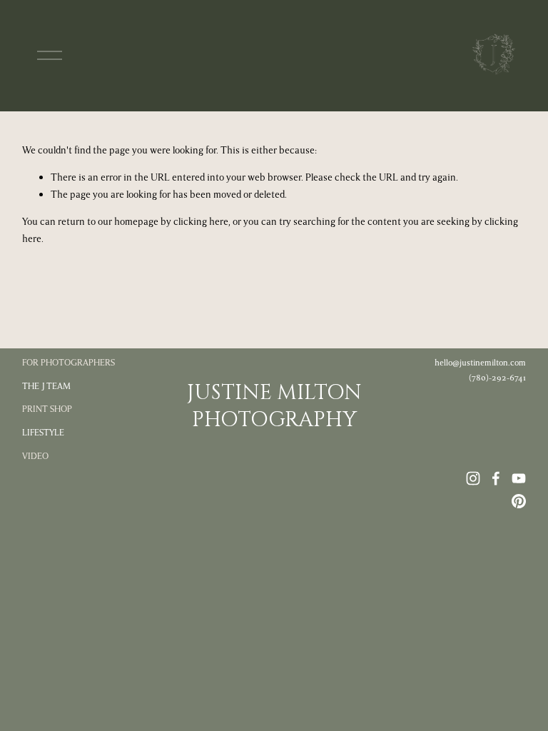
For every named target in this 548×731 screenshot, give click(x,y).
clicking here (200, 221)
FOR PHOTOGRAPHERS (68, 362)
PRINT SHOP (47, 409)
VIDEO (35, 456)
